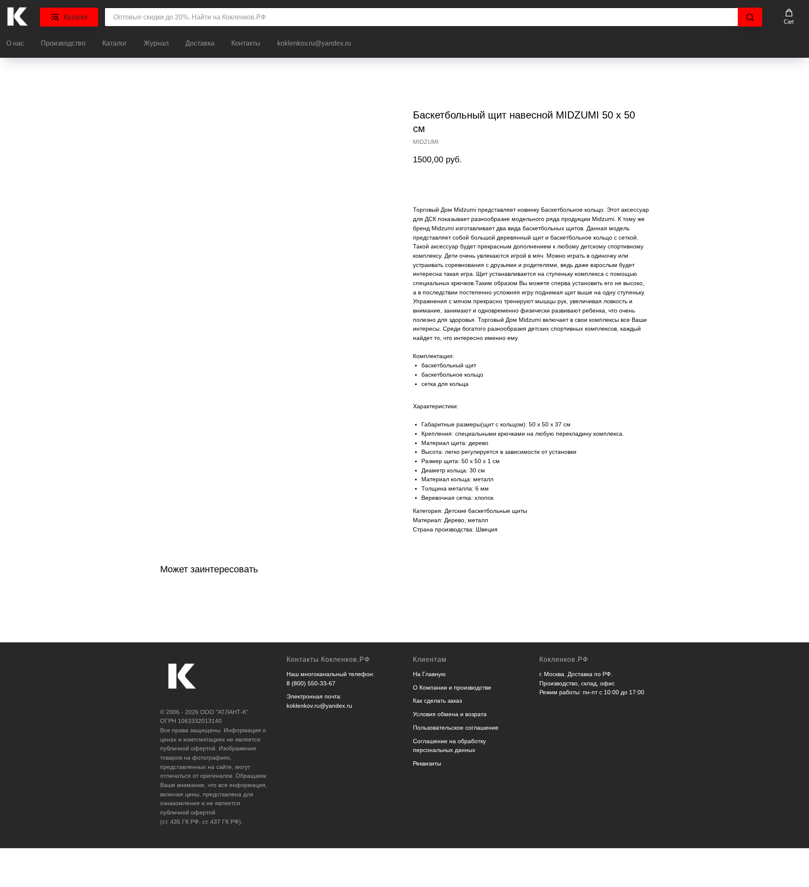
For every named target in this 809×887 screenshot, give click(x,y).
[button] (789, 17)
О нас (15, 43)
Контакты (245, 43)
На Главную (429, 674)
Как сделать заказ (437, 700)
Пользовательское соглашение (455, 727)
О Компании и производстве (452, 687)
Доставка (199, 43)
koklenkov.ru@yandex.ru (314, 43)
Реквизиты (427, 763)
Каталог (114, 43)
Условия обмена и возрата (450, 714)
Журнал (156, 43)
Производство (63, 43)
